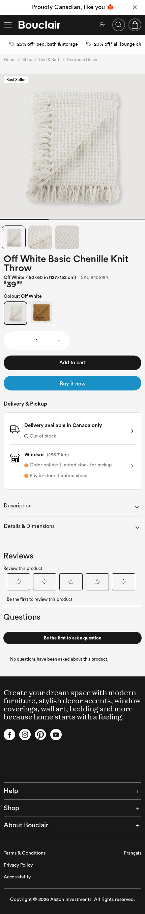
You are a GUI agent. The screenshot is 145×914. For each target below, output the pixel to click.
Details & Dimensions (29, 526)
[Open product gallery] (72, 147)
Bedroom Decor (82, 59)
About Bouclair (26, 825)
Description (18, 505)
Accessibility (17, 877)
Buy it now (73, 383)
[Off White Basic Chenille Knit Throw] (15, 313)
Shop (27, 59)
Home (10, 59)
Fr (102, 25)
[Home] (39, 25)
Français (132, 853)
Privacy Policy (18, 865)
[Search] (118, 24)
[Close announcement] (135, 7)
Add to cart (72, 362)
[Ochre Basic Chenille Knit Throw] (41, 312)
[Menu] (8, 25)
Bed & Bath (49, 59)
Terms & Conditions (25, 853)
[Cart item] (134, 24)
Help (11, 791)
